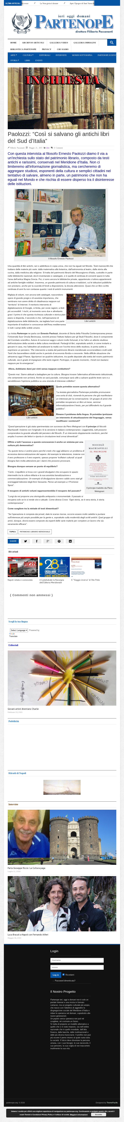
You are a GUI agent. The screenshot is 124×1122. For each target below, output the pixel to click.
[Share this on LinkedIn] (70, 541)
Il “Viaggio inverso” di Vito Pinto (85, 580)
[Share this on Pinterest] (59, 541)
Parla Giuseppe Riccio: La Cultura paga (26, 868)
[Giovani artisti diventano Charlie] (62, 678)
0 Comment (58, 148)
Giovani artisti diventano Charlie (23, 708)
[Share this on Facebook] (36, 541)
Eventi (38, 60)
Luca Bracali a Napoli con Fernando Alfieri (28, 934)
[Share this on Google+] (47, 541)
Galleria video (59, 43)
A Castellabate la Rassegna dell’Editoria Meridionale (51, 581)
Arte (12, 55)
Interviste (61, 55)
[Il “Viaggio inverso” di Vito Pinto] (86, 567)
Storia (13, 60)
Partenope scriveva (108, 55)
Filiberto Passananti (17, 148)
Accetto (98, 1114)
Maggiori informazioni (79, 1114)
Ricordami (69, 975)
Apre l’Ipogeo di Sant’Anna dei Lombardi (62, 3)
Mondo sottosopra (82, 55)
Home (13, 43)
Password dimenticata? (65, 981)
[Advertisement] (32, 746)
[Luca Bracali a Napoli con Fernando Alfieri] (62, 903)
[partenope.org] (61, 23)
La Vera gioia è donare (24, 3)
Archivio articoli (33, 43)
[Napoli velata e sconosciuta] (23, 567)
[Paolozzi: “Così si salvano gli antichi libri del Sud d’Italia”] (61, 98)
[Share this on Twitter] (25, 541)
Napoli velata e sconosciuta (20, 580)
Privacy (46, 49)
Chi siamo (63, 49)
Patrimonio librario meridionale (35, 532)
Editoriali (44, 55)
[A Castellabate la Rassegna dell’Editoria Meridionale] (54, 567)
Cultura (27, 55)
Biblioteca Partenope (23, 49)
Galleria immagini (85, 43)
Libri (27, 60)
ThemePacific (112, 1103)
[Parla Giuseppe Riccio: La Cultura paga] (62, 837)
